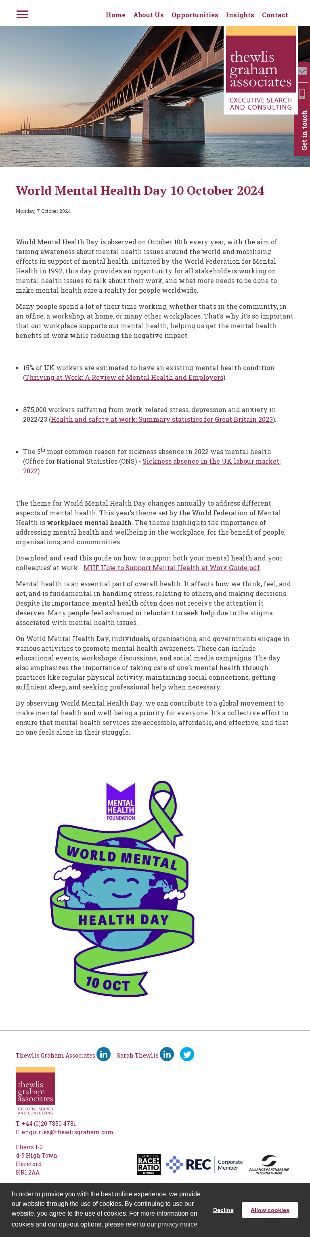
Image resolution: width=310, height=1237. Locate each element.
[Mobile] (302, 93)
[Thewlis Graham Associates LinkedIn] (103, 1054)
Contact (275, 14)
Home (116, 14)
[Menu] (21, 13)
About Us (148, 14)
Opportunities (195, 14)
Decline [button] (223, 1210)
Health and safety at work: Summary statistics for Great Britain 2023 (162, 419)
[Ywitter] (187, 1054)
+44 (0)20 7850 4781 (49, 1123)
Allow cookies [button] (270, 1210)
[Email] (302, 70)
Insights (240, 14)
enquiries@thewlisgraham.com (68, 1132)
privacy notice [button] (177, 1224)
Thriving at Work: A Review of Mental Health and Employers (124, 377)
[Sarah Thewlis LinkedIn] (167, 1054)
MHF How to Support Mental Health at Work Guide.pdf (172, 567)
